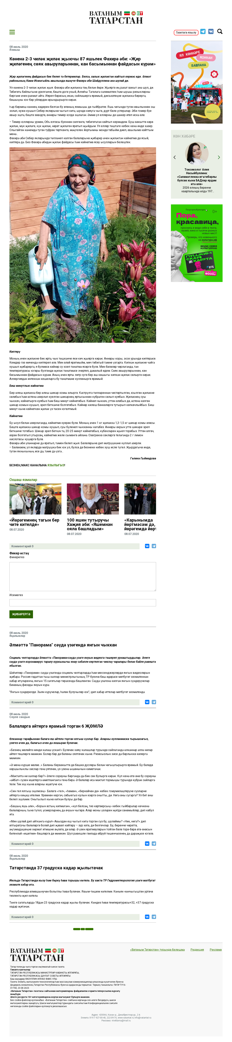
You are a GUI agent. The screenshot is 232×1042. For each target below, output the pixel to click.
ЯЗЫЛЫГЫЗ (55, 465)
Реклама (216, 949)
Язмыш (14, 49)
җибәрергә (21, 614)
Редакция (197, 949)
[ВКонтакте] (147, 546)
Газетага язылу (186, 32)
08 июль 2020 (18, 46)
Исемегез (16, 595)
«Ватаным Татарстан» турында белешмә (157, 949)
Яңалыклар (17, 635)
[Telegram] (154, 546)
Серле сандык (19, 717)
